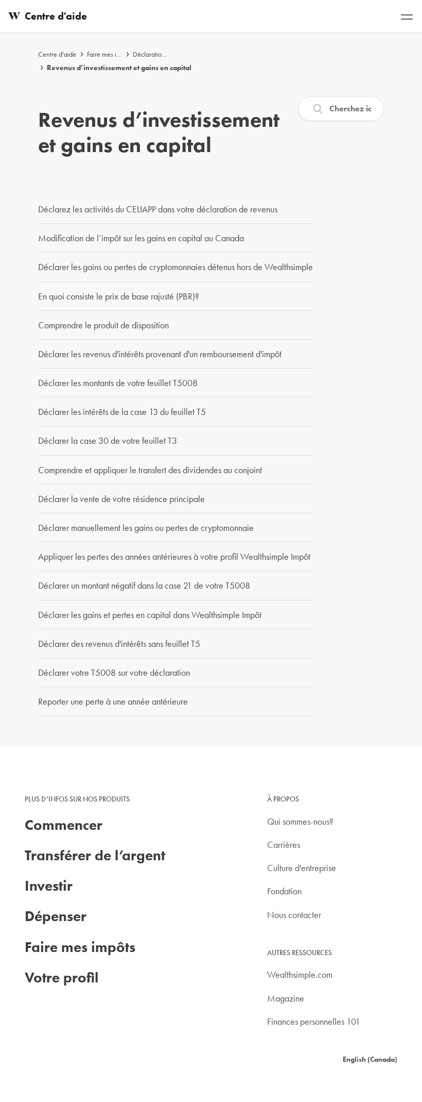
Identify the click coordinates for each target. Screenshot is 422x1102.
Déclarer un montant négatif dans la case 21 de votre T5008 (144, 585)
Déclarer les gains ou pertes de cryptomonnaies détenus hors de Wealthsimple (175, 267)
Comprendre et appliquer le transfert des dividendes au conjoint (150, 470)
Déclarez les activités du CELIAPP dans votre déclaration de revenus (157, 209)
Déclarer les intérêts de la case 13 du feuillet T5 (122, 412)
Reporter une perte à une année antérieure (113, 701)
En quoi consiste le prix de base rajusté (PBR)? (118, 296)
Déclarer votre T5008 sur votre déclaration (114, 672)
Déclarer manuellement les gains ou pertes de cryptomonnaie (146, 527)
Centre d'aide (57, 54)
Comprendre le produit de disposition (103, 325)
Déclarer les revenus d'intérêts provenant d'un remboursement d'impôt (160, 354)
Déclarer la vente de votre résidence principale (121, 499)
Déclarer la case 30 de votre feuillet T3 (107, 440)
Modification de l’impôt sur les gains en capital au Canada (141, 238)
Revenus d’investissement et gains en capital (119, 67)
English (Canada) (370, 1059)
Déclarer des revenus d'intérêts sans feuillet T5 (119, 643)
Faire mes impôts (110, 54)
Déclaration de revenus (165, 54)
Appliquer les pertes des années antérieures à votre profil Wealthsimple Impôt (174, 556)
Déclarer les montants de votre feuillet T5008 (118, 383)
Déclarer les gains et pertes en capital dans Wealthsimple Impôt (149, 615)
